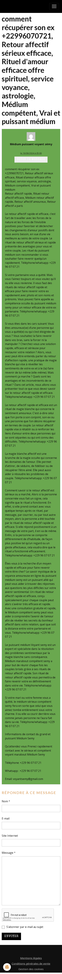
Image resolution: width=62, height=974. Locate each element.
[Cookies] (7, 967)
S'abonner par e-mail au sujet (24, 927)
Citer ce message (31, 159)
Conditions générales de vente (31, 963)
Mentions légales (31, 958)
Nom (5, 801)
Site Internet (10, 836)
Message (7, 853)
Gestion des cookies (31, 969)
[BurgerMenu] (54, 6)
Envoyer (11, 936)
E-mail (5, 818)
